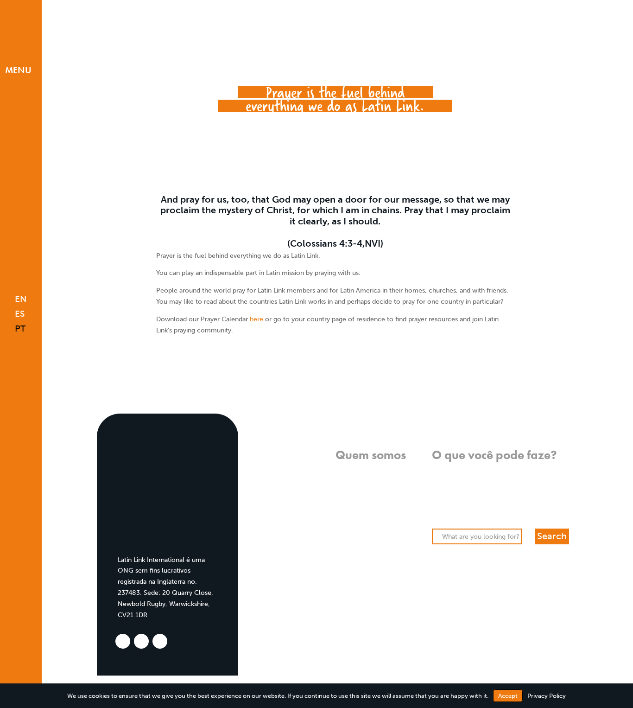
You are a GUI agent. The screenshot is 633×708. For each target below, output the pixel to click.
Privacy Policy (546, 695)
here (257, 319)
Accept (508, 695)
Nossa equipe (385, 515)
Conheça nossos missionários (361, 526)
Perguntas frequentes (373, 537)
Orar (439, 482)
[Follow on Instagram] (17, 630)
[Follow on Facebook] (16, 615)
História (394, 504)
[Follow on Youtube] (18, 646)
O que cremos (384, 471)
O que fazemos (383, 482)
